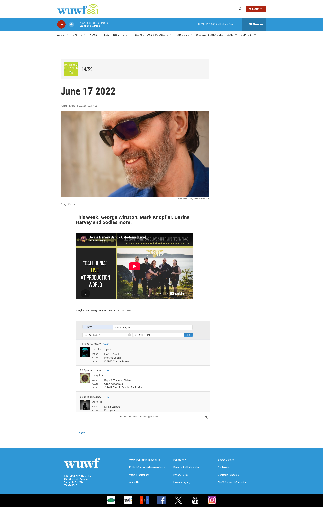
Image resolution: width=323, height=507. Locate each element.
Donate (257, 9)
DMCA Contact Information (232, 482)
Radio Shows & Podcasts (151, 35)
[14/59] (71, 69)
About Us (134, 482)
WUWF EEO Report (139, 475)
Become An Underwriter (186, 467)
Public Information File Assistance (147, 467)
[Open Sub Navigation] (68, 35)
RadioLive (182, 35)
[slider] (76, 24)
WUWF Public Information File (144, 460)
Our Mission (224, 467)
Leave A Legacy (181, 482)
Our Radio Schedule (228, 475)
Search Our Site (226, 460)
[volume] (71, 24)
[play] (61, 24)
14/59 (87, 69)
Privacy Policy (180, 475)
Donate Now (179, 460)
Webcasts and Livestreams (215, 35)
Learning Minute (115, 35)
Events (78, 35)
